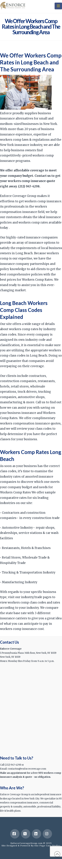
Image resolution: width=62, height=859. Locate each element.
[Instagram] (47, 834)
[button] (58, 6)
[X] (25, 834)
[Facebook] (14, 834)
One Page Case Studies (47, 845)
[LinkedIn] (36, 834)
